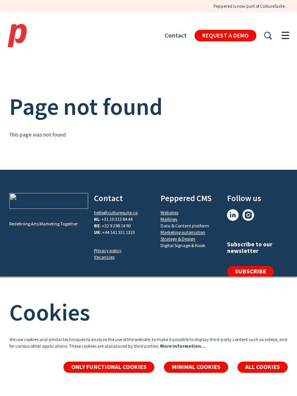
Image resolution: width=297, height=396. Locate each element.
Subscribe (250, 271)
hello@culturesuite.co (116, 212)
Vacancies (104, 257)
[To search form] (268, 35)
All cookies (262, 366)
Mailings (168, 219)
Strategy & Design (177, 239)
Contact (176, 35)
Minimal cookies (196, 366)
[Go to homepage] (17, 35)
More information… (183, 346)
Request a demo (225, 35)
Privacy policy (107, 250)
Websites (169, 212)
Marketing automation (182, 232)
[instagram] (248, 215)
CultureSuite (272, 6)
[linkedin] (233, 215)
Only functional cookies (109, 366)
